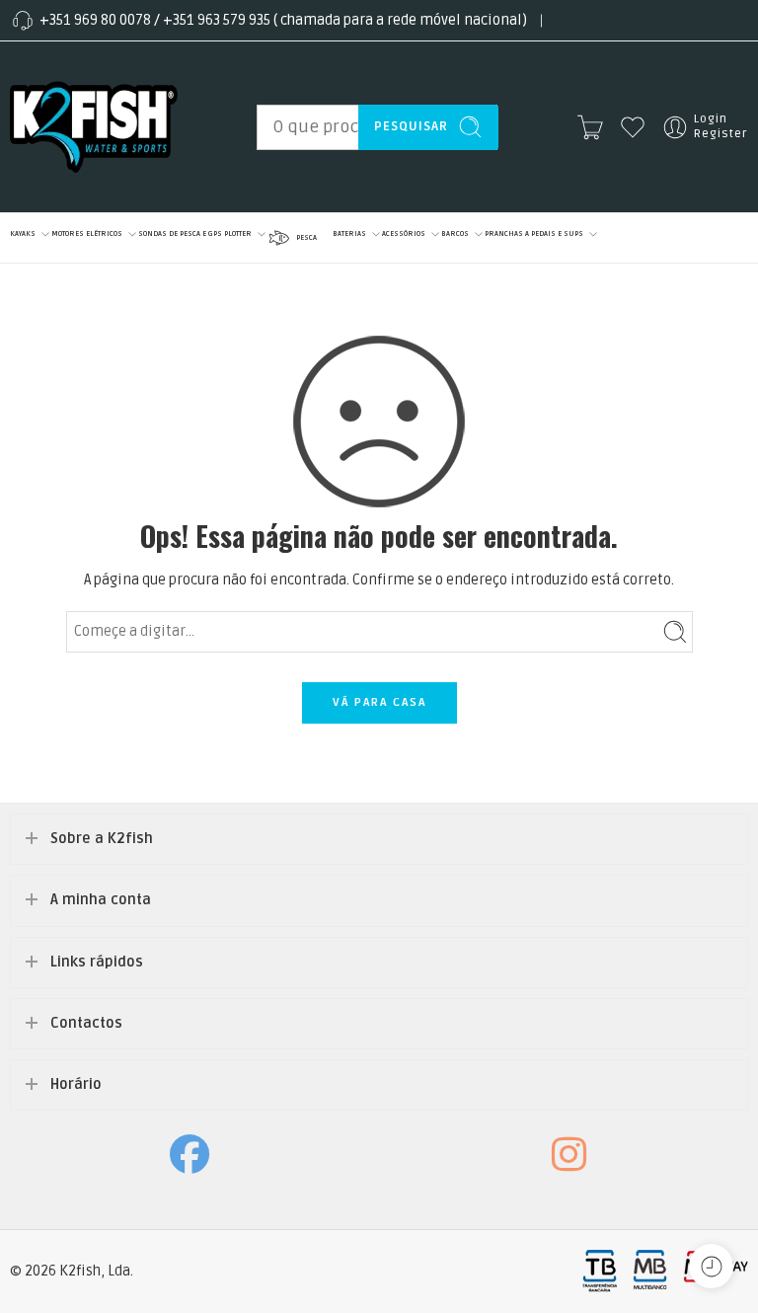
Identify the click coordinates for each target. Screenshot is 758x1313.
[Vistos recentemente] (711, 1266)
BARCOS (455, 233)
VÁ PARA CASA (379, 702)
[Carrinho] (590, 127)
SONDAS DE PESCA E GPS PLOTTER (195, 233)
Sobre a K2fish (101, 838)
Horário (76, 1084)
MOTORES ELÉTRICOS (86, 233)
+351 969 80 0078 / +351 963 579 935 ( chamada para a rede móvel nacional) (283, 20)
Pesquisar (411, 126)
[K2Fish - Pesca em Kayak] (94, 127)
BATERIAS (349, 233)
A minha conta (100, 899)
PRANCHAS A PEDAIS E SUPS (534, 233)
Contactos (86, 1023)
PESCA (306, 237)
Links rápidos (96, 962)
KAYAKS (23, 233)
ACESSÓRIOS (403, 233)
